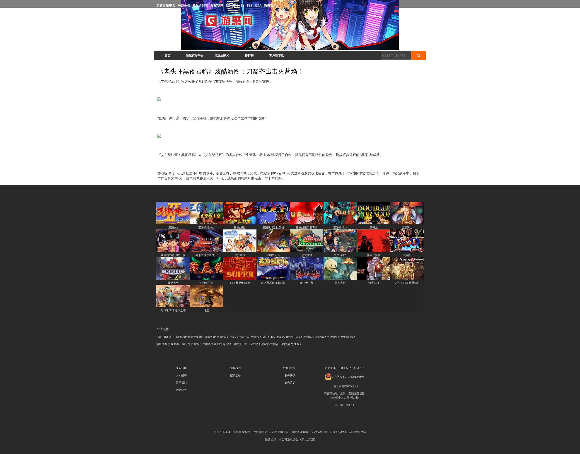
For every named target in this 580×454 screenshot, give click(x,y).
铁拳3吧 (256, 337)
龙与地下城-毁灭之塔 (173, 310)
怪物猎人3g (273, 255)
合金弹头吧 (333, 337)
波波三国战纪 (234, 344)
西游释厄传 (206, 282)
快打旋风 (239, 255)
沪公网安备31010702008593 (347, 376)
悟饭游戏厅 (163, 344)
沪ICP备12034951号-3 (351, 368)
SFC (235, 5)
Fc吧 (264, 337)
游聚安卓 (270, 5)
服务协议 (290, 375)
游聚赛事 (217, 5)
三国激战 (284, 344)
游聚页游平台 (165, 5)
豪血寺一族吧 (179, 344)
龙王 (206, 310)
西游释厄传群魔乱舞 (273, 282)
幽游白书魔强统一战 (173, 255)
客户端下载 (276, 55)
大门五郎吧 (251, 344)
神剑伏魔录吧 (196, 337)
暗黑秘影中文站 (268, 344)
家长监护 (235, 375)
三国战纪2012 (206, 227)
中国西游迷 (209, 344)
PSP (250, 5)
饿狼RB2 (373, 282)
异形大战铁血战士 (206, 255)
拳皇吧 (280, 337)
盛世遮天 (296, 344)
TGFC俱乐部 (164, 337)
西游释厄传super (240, 282)
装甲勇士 (173, 282)
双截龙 (374, 227)
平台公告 (184, 5)
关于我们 (181, 382)
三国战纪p (240, 227)
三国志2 (173, 227)
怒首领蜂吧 (195, 344)
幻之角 (221, 344)
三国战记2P (340, 227)
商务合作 (181, 368)
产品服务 (181, 390)
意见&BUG (200, 5)
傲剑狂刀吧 (348, 337)
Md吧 (271, 337)
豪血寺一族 (307, 282)
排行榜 (249, 55)
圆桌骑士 (406, 227)
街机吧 (234, 337)
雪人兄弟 (340, 282)
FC (228, 5)
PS (242, 5)
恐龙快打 (306, 255)
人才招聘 (181, 375)
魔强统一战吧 (293, 337)
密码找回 (235, 368)
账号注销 (290, 382)
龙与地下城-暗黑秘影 (407, 282)
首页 (168, 55)
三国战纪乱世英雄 (273, 227)
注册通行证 (290, 368)
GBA (258, 5)
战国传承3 (340, 255)
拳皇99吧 (222, 337)
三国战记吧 (180, 337)
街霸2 (407, 255)
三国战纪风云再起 (307, 227)
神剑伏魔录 (373, 255)
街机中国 (244, 337)
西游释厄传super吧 (315, 337)
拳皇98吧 (210, 337)
